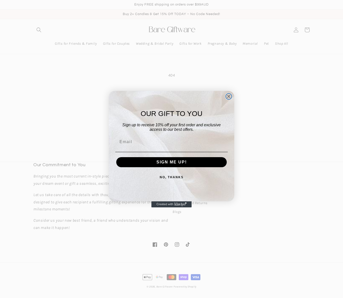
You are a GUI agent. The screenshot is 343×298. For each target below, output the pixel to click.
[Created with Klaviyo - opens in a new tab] (171, 204)
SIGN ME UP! (171, 162)
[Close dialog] (229, 96)
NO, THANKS (172, 177)
